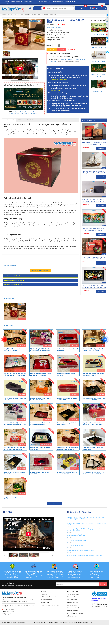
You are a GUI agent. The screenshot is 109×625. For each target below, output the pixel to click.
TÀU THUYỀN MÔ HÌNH (98, 61)
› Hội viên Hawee (45, 602)
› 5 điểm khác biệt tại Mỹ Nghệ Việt (50, 605)
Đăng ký (104, 584)
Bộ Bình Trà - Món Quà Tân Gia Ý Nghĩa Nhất (80, 550)
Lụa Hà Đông (79, 622)
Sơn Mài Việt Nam (12, 14)
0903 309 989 (72, 1)
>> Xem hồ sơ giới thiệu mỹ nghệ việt (13, 284)
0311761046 (24, 600)
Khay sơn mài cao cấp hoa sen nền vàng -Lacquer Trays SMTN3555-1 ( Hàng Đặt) (93, 350)
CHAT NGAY (72, 49)
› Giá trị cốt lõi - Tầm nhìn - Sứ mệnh (50, 597)
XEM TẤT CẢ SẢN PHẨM (54, 503)
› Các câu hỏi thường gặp (73, 594)
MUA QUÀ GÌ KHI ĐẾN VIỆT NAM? (76, 535)
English (100, 4)
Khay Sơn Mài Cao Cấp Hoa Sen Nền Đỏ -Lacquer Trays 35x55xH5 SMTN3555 (40, 375)
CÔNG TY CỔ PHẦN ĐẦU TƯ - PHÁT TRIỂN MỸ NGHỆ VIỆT (23, 113)
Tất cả (37, 8)
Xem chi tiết (101, 148)
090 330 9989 (101, 8)
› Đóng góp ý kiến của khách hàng (75, 613)
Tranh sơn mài (72, 622)
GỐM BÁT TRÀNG (98, 91)
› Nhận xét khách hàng (72, 610)
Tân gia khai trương (63, 622)
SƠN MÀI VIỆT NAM (98, 35)
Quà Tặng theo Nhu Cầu (16, 1)
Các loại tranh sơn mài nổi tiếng (76, 540)
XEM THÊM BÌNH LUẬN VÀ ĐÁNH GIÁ (40, 270)
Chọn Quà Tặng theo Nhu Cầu (41, 622)
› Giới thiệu (44, 594)
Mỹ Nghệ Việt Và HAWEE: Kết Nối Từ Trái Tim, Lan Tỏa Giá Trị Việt (86, 524)
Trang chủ (4, 14)
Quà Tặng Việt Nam (53, 622)
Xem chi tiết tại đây (55, 90)
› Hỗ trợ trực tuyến (71, 597)
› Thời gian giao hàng (72, 599)
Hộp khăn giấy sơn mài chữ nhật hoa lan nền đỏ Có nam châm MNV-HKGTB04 (94, 424)
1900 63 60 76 (47, 1)
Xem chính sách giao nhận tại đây (59, 79)
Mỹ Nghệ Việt (21, 622)
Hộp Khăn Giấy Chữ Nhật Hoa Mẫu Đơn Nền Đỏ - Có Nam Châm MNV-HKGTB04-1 (40, 350)
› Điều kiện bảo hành (72, 605)
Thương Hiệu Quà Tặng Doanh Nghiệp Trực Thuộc (26, 111)
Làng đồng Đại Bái (87, 622)
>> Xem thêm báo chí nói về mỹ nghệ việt (14, 280)
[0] (93, 9)
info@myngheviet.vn (58, 1)
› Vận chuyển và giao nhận (73, 608)
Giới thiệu (7, 1)
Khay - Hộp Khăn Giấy (23, 14)
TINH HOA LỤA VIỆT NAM (98, 47)
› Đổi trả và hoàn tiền (72, 616)
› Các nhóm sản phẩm (46, 599)
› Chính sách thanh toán (72, 602)
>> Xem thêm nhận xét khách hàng (12, 276)
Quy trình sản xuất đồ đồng (75, 545)
